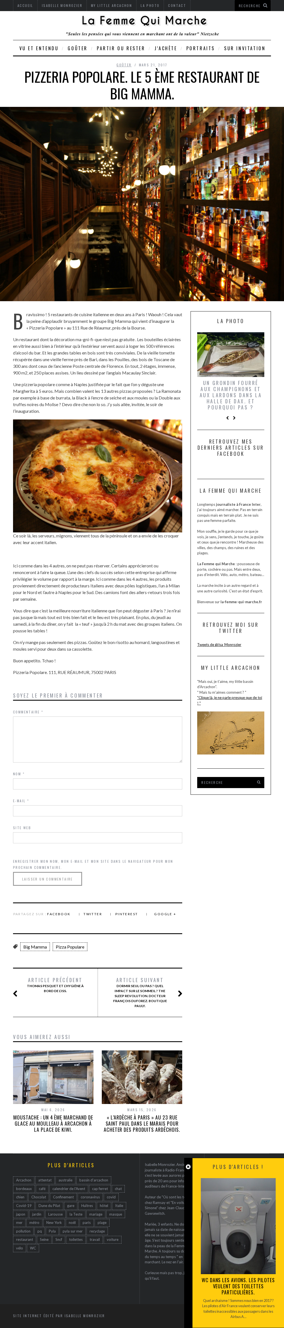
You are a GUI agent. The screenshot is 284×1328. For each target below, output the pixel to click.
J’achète (165, 48)
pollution (23, 1231)
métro (34, 1222)
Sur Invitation (244, 48)
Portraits (200, 48)
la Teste (76, 1214)
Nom (19, 773)
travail (95, 1239)
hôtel (104, 1205)
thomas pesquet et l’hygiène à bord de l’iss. (55, 985)
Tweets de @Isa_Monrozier (219, 644)
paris (87, 1222)
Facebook (58, 914)
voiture (112, 1239)
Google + (165, 914)
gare (70, 1205)
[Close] (188, 1167)
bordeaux (24, 1188)
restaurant (24, 1239)
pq (39, 1231)
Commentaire (28, 712)
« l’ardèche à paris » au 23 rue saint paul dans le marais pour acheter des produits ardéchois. (142, 1123)
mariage (95, 1214)
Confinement (63, 1197)
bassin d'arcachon (93, 1180)
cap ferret (100, 1188)
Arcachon (23, 1180)
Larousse (55, 1214)
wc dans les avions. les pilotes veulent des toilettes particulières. (238, 1286)
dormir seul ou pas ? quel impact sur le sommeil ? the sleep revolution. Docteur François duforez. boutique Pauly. (140, 992)
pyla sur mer (73, 1231)
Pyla (52, 1231)
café (42, 1188)
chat (118, 1188)
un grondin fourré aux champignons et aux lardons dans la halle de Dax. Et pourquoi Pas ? (231, 395)
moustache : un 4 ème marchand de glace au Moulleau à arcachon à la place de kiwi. (53, 1123)
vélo (19, 1248)
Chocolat (38, 1197)
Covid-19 (24, 1205)
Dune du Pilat (49, 1205)
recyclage (97, 1231)
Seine (44, 1239)
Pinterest (126, 914)
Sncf (58, 1239)
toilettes (76, 1239)
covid (111, 1197)
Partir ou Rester (121, 48)
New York (54, 1222)
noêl (72, 1222)
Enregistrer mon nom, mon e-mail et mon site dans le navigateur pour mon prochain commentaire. (93, 864)
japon (20, 1214)
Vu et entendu (39, 48)
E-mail (21, 800)
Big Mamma (35, 946)
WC (33, 1248)
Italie (119, 1205)
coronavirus (90, 1197)
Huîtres (87, 1205)
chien (20, 1197)
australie (65, 1180)
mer (19, 1222)
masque (115, 1214)
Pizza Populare (70, 946)
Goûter (78, 48)
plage (102, 1222)
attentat (45, 1180)
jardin (36, 1214)
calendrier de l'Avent (68, 1188)
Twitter (92, 914)
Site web (22, 827)
